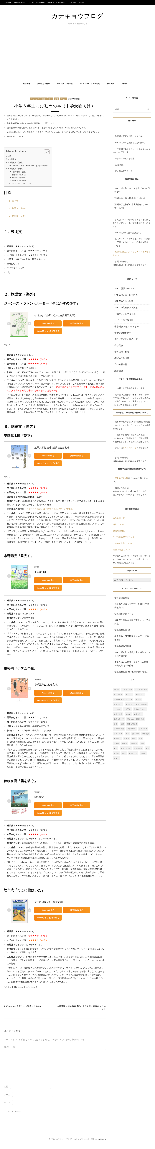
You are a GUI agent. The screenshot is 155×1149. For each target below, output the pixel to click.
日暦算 (126, 738)
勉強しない (138, 714)
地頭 (122, 724)
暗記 (134, 738)
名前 (6, 1086)
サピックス (35, 99)
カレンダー (118, 694)
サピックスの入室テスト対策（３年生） (23, 1006)
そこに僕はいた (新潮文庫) (48, 901)
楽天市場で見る (76, 323)
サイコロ (129, 694)
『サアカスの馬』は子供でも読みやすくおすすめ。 (50, 509)
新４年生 (117, 738)
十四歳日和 (40, 571)
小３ (127, 734)
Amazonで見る (48, 323)
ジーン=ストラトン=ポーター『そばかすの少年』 (30, 166)
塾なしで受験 (132, 724)
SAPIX (116, 689)
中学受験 (127, 709)
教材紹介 (145, 734)
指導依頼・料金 (20, 2)
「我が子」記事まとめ (125, 313)
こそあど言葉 (127, 689)
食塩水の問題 (119, 531)
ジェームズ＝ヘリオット (123, 699)
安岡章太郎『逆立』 (19, 172)
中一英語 (117, 709)
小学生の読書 (119, 729)
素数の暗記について (122, 549)
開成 (124, 753)
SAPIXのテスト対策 (123, 301)
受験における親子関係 (135, 719)
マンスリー (118, 704)
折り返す (135, 734)
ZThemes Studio (98, 1139)
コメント (9, 1047)
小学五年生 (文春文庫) (46, 684)
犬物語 (116, 743)
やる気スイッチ (141, 689)
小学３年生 (143, 729)
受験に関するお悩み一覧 (126, 339)
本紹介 (63, 99)
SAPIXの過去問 (121, 478)
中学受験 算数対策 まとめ (126, 326)
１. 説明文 (11, 159)
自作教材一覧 (120, 364)
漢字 (140, 738)
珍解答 (124, 743)
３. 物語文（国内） (15, 168)
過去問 (116, 753)
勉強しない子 (119, 719)
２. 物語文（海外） (15, 162)
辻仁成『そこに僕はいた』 (22, 183)
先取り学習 (118, 714)
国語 (44, 99)
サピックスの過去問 (37, 2)
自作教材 (7, 2)
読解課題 (118, 370)
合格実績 (72, 2)
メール (7, 1094)
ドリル (138, 699)
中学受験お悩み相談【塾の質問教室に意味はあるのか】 (81, 1007)
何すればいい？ (140, 709)
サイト (7, 1102)
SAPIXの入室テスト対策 (126, 307)
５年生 (143, 753)
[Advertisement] (77, 57)
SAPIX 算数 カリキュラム (126, 288)
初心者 (128, 714)
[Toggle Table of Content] (45, 151)
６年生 (116, 758)
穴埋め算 (134, 743)
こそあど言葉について (123, 543)
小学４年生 (118, 734)
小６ (50, 99)
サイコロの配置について (124, 537)
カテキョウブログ (77, 15)
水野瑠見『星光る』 (19, 175)
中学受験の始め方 (122, 332)
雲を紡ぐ (39, 797)
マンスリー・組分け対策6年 (136, 704)
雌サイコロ (133, 753)
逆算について (119, 524)
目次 (9, 156)
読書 (56, 99)
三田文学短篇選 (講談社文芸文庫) (52, 447)
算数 (142, 743)
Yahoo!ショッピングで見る (48, 331)
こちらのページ (130, 448)
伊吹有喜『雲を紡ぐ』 (20, 180)
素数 (115, 748)
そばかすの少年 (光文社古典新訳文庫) (54, 315)
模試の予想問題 (121, 358)
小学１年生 (131, 729)
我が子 (81, 2)
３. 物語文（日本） (17, 215)
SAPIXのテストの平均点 (56, 2)
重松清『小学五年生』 (20, 177)
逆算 (147, 748)
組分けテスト (126, 748)
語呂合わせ (138, 748)
